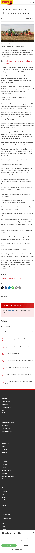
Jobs (3, 446)
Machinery (5, 452)
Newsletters (5, 425)
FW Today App (6, 428)
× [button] (33, 532)
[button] (17, 550)
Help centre (5, 464)
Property (4, 449)
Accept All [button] (9, 545)
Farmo (4, 526)
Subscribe (4, 473)
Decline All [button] (25, 545)
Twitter (4, 494)
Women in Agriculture (8, 521)
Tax (20, 278)
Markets (4, 410)
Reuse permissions (7, 479)
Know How (11, 310)
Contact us (5, 467)
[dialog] (17, 541)
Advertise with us (6, 470)
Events (4, 529)
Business (4, 278)
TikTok (4, 505)
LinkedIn (4, 497)
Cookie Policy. (4, 542)
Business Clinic (12, 278)
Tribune (4, 524)
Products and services (8, 413)
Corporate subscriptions (8, 434)
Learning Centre (6, 407)
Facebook (4, 491)
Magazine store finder (8, 476)
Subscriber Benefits (7, 431)
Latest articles (6, 401)
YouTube (4, 500)
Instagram (5, 503)
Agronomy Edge (6, 518)
